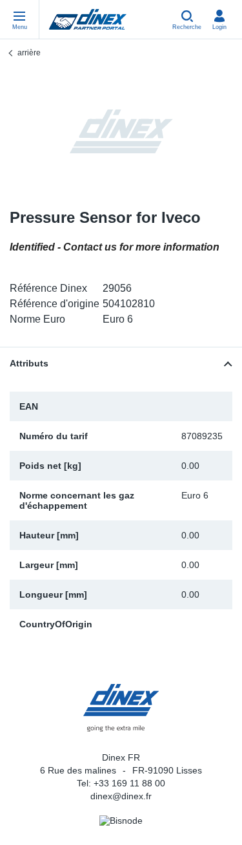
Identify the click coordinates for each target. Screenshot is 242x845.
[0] (121, 131)
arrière (29, 52)
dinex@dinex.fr (121, 796)
